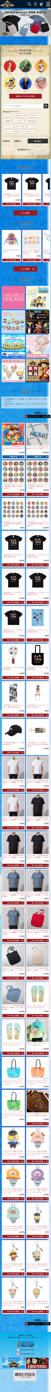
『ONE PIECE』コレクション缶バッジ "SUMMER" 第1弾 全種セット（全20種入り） (37, 523)
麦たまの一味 (21, 115)
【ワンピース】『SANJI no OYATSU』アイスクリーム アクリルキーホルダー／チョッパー (12, 1303)
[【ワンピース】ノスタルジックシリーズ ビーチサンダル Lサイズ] (13, 1030)
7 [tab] (30, 38)
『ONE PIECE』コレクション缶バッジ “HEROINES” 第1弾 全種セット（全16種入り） (37, 486)
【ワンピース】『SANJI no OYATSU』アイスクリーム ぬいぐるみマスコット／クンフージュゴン (12, 1228)
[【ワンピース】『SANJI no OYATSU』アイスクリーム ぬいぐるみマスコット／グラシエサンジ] (13, 1139)
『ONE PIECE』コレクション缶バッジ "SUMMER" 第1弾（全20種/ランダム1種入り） (13, 523)
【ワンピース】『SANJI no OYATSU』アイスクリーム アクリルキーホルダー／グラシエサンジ (37, 1228)
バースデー (18, 121)
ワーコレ (8, 126)
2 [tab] (17, 38)
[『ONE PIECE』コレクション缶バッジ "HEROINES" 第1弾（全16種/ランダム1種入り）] (13, 472)
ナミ (41, 74)
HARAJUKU (31, 121)
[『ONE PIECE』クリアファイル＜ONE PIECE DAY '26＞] (38, 617)
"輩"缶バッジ (35, 115)
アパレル (32, 126)
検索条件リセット (26, 150)
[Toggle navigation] (48, 4)
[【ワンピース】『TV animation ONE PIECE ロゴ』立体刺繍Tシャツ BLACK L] (13, 843)
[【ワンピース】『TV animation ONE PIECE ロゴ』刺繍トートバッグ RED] (38, 918)
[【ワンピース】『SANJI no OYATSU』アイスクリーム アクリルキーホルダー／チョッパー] (13, 1289)
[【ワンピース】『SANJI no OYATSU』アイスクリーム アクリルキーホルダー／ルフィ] (13, 1251)
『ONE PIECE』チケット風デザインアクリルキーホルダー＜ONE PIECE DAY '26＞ (37, 744)
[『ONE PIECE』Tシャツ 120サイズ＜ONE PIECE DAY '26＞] (11, 183)
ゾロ (25, 74)
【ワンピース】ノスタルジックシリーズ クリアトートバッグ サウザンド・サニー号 (37, 1082)
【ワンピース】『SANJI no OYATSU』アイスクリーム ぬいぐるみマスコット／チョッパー (37, 1153)
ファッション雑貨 (11, 131)
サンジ (25, 91)
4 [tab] (22, 38)
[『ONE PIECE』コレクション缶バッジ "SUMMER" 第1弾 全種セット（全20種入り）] (38, 509)
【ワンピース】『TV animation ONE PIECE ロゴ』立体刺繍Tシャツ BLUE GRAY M (13, 894)
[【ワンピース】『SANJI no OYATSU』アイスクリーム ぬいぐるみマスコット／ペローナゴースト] (38, 1176)
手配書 (7, 121)
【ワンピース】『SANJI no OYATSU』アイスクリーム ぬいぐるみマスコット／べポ (12, 1190)
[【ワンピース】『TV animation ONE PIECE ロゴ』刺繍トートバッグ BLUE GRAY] (13, 993)
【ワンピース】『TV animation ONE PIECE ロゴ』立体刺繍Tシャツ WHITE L (37, 782)
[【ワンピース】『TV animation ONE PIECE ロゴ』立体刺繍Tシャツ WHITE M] (13, 767)
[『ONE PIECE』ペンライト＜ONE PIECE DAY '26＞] (13, 655)
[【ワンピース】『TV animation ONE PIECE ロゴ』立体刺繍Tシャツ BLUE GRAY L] (38, 880)
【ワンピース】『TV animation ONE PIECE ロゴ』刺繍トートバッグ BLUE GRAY (13, 1007)
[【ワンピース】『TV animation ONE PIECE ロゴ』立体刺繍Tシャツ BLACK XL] (38, 843)
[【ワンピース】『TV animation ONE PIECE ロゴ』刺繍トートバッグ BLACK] (13, 955)
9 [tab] (36, 38)
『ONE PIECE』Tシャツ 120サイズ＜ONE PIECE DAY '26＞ (10, 195)
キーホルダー (28, 131)
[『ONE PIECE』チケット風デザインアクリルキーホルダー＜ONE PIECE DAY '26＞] (38, 730)
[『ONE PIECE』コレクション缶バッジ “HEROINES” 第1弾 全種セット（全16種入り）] (38, 472)
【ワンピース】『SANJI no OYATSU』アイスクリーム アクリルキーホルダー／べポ (37, 1303)
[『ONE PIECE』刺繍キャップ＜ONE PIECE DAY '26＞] (13, 730)
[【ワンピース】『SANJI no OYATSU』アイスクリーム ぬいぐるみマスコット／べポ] (13, 1176)
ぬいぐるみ (20, 126)
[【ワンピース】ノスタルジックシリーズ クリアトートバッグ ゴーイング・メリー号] (13, 1068)
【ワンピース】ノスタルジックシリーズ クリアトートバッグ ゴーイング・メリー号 (12, 1082)
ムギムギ (8, 115)
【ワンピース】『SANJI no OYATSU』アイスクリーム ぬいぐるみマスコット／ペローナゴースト (37, 1190)
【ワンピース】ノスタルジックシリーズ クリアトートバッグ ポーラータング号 (13, 1115)
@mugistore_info (27, 1350)
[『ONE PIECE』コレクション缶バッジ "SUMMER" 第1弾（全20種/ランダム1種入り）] (13, 509)
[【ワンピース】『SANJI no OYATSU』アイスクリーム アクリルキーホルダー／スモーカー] (38, 1251)
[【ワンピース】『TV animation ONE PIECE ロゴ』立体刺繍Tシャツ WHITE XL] (13, 805)
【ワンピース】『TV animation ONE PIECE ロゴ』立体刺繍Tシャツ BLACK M (37, 819)
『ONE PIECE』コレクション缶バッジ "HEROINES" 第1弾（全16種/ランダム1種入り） (13, 486)
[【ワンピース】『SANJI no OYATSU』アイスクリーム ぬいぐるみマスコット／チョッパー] (38, 1139)
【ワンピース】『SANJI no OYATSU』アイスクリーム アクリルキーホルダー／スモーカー (37, 1265)
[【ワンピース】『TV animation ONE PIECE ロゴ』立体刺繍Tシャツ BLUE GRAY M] (13, 880)
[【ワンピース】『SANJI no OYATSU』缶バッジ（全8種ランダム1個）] (32, 239)
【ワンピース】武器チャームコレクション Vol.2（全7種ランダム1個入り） (37, 1115)
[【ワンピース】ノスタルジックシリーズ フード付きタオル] (38, 1030)
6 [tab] (28, 38)
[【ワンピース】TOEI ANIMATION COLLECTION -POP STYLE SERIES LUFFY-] (13, 434)
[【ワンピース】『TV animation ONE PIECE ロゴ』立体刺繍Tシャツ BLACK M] (38, 805)
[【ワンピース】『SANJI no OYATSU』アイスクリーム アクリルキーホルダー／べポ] (38, 1289)
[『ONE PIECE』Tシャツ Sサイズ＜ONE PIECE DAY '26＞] (32, 183)
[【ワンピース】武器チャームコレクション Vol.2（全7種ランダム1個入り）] (38, 1101)
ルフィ (10, 74)
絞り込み (38, 141)
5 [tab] (25, 38)
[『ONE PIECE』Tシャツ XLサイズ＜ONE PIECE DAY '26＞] (13, 617)
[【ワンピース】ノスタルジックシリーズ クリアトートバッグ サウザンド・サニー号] (38, 1068)
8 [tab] (33, 38)
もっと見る (25, 213)
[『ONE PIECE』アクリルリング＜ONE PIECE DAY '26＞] (38, 692)
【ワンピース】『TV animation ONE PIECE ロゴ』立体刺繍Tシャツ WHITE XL (13, 819)
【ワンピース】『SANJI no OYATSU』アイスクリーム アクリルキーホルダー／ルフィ (12, 1265)
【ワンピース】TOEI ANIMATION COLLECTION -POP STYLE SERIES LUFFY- (13, 448)
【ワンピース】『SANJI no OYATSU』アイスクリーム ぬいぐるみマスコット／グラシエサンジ (12, 1153)
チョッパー (41, 91)
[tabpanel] (25, 22)
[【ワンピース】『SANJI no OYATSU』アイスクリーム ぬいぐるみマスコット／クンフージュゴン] (13, 1214)
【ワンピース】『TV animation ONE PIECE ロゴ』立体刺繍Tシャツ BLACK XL (37, 857)
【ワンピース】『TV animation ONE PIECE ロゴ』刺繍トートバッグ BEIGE (38, 969)
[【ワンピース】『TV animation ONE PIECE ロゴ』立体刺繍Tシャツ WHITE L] (38, 767)
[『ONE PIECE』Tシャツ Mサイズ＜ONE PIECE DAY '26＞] (13, 580)
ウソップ (10, 91)
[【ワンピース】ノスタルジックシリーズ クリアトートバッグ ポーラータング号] (13, 1101)
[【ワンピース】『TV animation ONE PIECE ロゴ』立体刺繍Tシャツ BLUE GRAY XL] (13, 918)
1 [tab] (15, 38)
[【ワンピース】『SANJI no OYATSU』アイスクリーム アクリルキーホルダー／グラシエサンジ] (38, 1214)
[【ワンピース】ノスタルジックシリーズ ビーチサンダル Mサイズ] (38, 993)
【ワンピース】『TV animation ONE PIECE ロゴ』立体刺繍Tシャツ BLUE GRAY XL (13, 932)
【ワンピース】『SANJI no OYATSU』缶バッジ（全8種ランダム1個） (32, 251)
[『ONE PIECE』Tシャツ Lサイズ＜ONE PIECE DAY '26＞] (38, 580)
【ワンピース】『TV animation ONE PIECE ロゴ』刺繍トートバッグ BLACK (13, 969)
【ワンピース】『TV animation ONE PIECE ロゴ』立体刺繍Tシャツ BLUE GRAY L (37, 894)
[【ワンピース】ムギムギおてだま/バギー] (11, 239)
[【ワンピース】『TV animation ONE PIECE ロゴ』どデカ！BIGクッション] (38, 434)
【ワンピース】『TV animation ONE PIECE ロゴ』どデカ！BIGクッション (37, 448)
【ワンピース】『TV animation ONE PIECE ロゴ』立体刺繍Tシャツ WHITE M (13, 782)
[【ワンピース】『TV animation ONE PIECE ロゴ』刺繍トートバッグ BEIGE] (38, 955)
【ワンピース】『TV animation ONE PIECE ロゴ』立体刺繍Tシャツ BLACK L (13, 857)
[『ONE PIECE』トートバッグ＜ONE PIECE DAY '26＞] (38, 655)
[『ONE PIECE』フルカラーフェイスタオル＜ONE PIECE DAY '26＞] (13, 692)
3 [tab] (20, 38)
